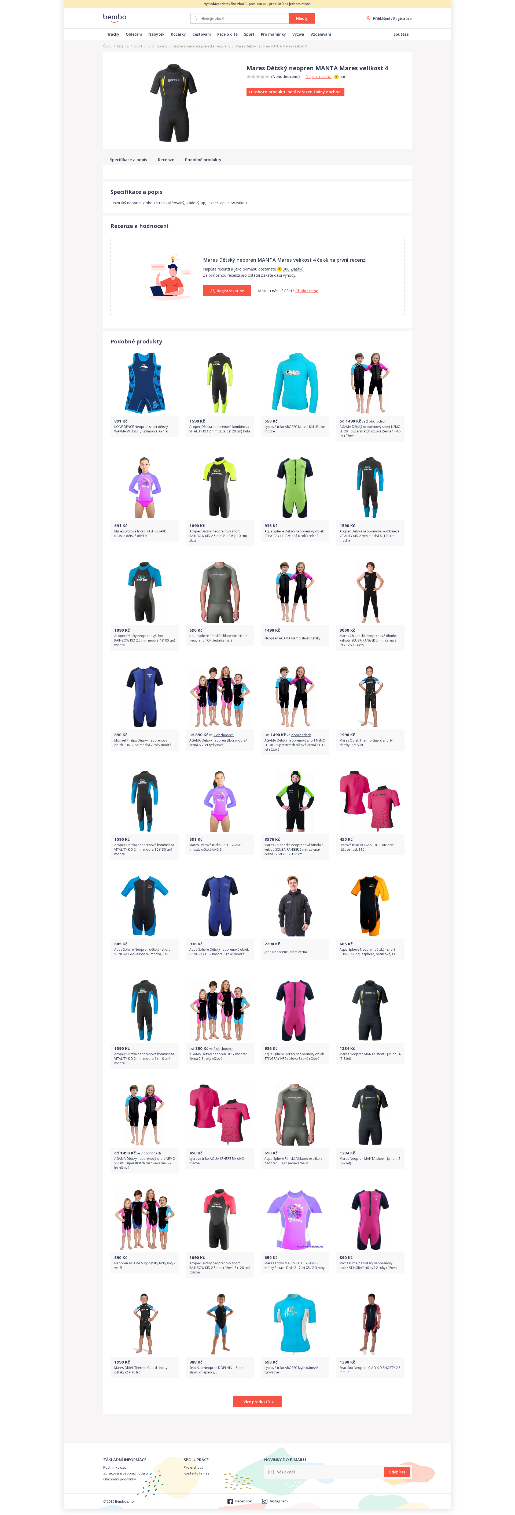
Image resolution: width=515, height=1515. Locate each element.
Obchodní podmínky (119, 1479)
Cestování (201, 34)
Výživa (298, 34)
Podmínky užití (115, 1467)
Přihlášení (381, 18)
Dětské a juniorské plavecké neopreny (201, 46)
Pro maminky (273, 34)
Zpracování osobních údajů (125, 1473)
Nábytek (156, 34)
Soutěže (401, 34)
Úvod (107, 46)
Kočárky (178, 34)
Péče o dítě (227, 34)
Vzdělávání (321, 34)
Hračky (112, 34)
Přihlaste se (306, 290)
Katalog (122, 46)
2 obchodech (376, 421)
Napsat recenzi (319, 76)
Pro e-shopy (194, 1467)
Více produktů (257, 1401)
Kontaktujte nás (196, 1473)
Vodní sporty (157, 46)
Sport (249, 34)
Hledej (302, 18)
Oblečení (134, 34)
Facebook (243, 1501)
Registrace (402, 18)
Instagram (279, 1501)
